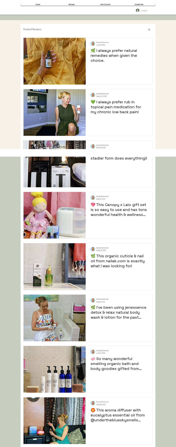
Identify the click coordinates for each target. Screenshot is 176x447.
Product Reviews (32, 29)
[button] (149, 29)
